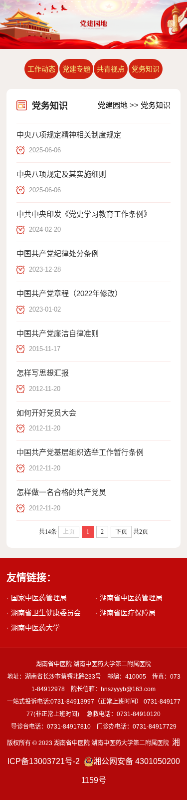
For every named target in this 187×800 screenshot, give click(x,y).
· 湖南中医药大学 (33, 628)
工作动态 (41, 69)
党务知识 (146, 69)
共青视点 (111, 69)
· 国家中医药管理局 (36, 598)
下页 (121, 531)
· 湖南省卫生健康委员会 (43, 613)
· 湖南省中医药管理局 (129, 598)
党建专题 (76, 69)
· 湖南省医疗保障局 (125, 613)
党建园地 (113, 105)
